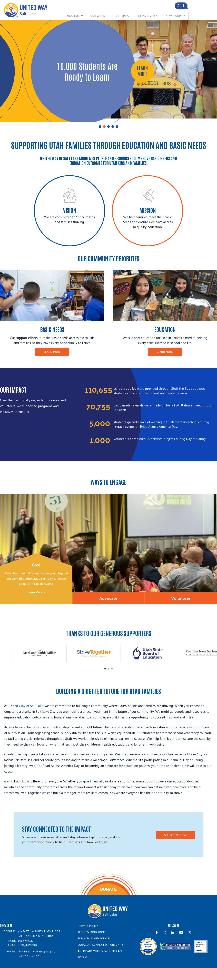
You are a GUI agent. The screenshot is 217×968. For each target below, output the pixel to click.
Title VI (83, 957)
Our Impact (124, 15)
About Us (73, 15)
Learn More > (36, 592)
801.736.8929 (25, 940)
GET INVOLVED (145, 15)
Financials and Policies (94, 938)
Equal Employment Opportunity (100, 944)
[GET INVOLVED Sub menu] (159, 16)
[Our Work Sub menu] (109, 16)
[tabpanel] (108, 544)
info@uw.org (27, 945)
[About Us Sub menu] (84, 16)
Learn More (52, 351)
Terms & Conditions (91, 932)
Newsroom (173, 15)
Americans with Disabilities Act (100, 951)
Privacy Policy (88, 925)
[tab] (100, 126)
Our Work (97, 15)
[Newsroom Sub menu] (185, 16)
